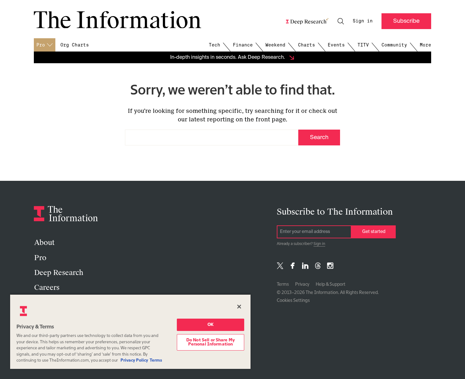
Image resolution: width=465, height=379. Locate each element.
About (44, 242)
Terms (283, 284)
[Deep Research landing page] (307, 21)
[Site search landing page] (341, 21)
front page (271, 119)
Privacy (302, 284)
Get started (373, 231)
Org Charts (74, 45)
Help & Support (330, 284)
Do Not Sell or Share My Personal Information (210, 342)
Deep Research (58, 272)
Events (336, 45)
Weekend (275, 45)
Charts (306, 45)
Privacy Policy (134, 360)
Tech (214, 45)
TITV (363, 45)
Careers (46, 287)
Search (319, 137)
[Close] (239, 307)
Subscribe (406, 21)
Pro (40, 257)
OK (211, 325)
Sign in (363, 21)
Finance (243, 45)
